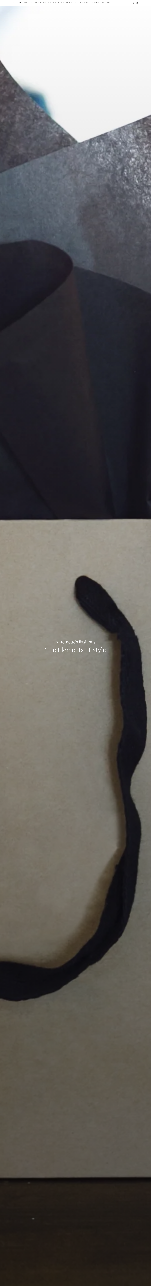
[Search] (130, 3)
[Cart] (137, 3)
